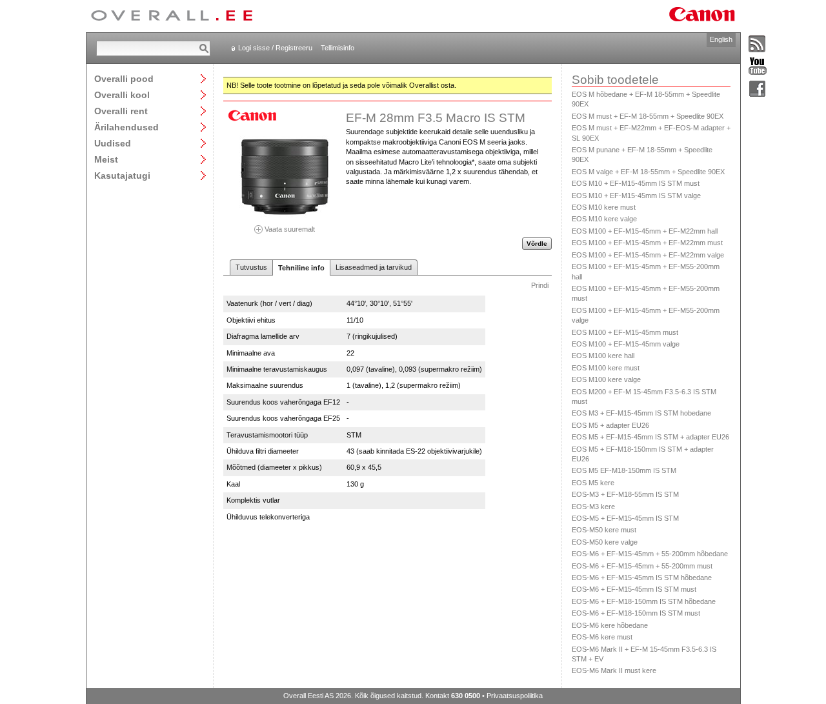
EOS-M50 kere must (604, 530)
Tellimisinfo (337, 48)
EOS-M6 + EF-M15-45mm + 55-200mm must (642, 566)
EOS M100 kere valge (606, 379)
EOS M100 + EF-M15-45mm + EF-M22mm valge (648, 255)
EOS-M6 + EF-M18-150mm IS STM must (636, 613)
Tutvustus (251, 267)
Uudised (112, 143)
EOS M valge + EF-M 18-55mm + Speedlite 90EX (648, 172)
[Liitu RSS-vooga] (758, 44)
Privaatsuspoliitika (515, 695)
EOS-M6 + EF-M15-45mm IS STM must (634, 589)
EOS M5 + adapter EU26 (610, 425)
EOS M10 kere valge (604, 219)
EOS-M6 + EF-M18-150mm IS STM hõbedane (644, 601)
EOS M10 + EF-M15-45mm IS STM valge (636, 195)
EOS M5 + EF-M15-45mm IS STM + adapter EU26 (650, 437)
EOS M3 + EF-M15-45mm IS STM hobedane (641, 413)
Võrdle (537, 243)
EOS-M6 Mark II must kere (614, 670)
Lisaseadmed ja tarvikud (374, 267)
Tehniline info (301, 268)
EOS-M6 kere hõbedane (610, 625)
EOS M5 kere (593, 483)
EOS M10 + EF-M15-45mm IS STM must (636, 183)
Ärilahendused (126, 127)
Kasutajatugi (122, 175)
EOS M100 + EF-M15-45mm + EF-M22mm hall (645, 231)
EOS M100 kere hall (603, 355)
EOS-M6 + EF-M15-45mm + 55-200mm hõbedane (650, 554)
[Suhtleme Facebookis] (758, 89)
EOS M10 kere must (604, 207)
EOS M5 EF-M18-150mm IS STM (624, 470)
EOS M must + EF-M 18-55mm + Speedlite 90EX (647, 116)
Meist (106, 159)
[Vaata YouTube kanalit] (758, 66)
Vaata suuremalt (289, 228)
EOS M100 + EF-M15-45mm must (625, 332)
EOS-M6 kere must (602, 637)
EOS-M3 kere (593, 506)
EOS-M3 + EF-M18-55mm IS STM (625, 494)
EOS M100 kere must (606, 368)
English (721, 39)
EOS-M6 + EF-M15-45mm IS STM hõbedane (642, 577)
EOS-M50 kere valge (605, 542)
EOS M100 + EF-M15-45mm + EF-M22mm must (647, 242)
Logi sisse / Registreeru (275, 48)
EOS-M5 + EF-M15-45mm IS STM (625, 518)
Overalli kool (122, 94)
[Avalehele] (171, 16)
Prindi (540, 285)
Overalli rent (121, 111)
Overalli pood (124, 78)
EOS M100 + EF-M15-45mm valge (626, 344)
